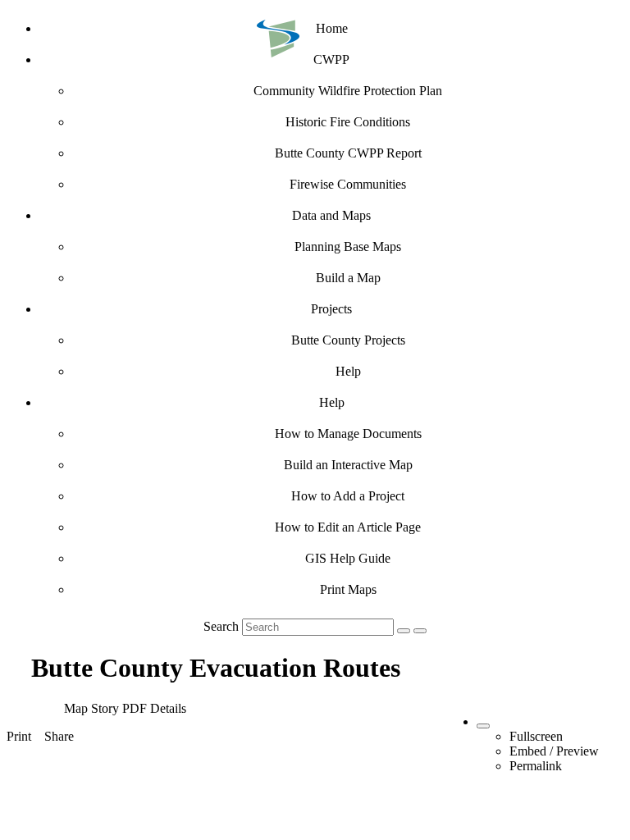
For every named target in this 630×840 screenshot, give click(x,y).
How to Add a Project (347, 496)
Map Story (91, 708)
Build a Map (348, 278)
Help (348, 371)
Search (221, 626)
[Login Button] (420, 630)
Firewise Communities (348, 184)
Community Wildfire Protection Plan (347, 91)
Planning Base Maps (347, 246)
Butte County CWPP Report (348, 153)
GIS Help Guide (347, 558)
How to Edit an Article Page (348, 527)
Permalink (535, 766)
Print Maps (348, 589)
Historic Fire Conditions (347, 122)
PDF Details (154, 708)
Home (332, 28)
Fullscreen (536, 736)
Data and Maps (331, 215)
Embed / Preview (554, 751)
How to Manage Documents (348, 434)
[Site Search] (403, 630)
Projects (331, 309)
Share (59, 736)
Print (19, 736)
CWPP (331, 59)
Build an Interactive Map (348, 465)
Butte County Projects (348, 340)
